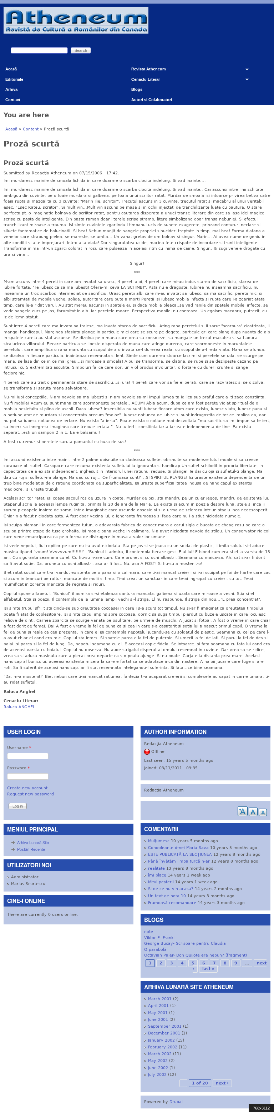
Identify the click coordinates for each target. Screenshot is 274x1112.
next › (222, 1083)
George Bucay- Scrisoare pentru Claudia (185, 943)
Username (19, 747)
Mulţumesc (158, 841)
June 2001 (158, 1019)
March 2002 (160, 1054)
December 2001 (164, 1033)
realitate (156, 868)
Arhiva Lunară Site (33, 842)
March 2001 (160, 999)
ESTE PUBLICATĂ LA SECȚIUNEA (180, 854)
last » (208, 969)
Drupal (176, 1101)
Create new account (27, 788)
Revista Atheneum (146, 70)
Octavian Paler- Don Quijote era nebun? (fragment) (195, 955)
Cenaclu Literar (143, 81)
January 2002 (161, 1040)
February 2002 (162, 1047)
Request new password (30, 794)
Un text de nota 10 (167, 896)
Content (31, 129)
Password (18, 768)
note (148, 931)
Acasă (11, 69)
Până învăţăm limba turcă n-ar (179, 861)
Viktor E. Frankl (159, 937)
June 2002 (158, 1068)
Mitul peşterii (161, 882)
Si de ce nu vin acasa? (170, 889)
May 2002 (158, 1060)
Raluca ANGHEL (19, 707)
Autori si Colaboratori (151, 100)
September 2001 (165, 1026)
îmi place (157, 875)
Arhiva (11, 89)
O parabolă (155, 949)
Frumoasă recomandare (172, 902)
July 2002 (157, 1074)
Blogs (136, 89)
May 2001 (158, 1013)
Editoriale (14, 79)
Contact (12, 100)
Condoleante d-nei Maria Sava (178, 847)
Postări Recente (31, 849)
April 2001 (158, 1005)
